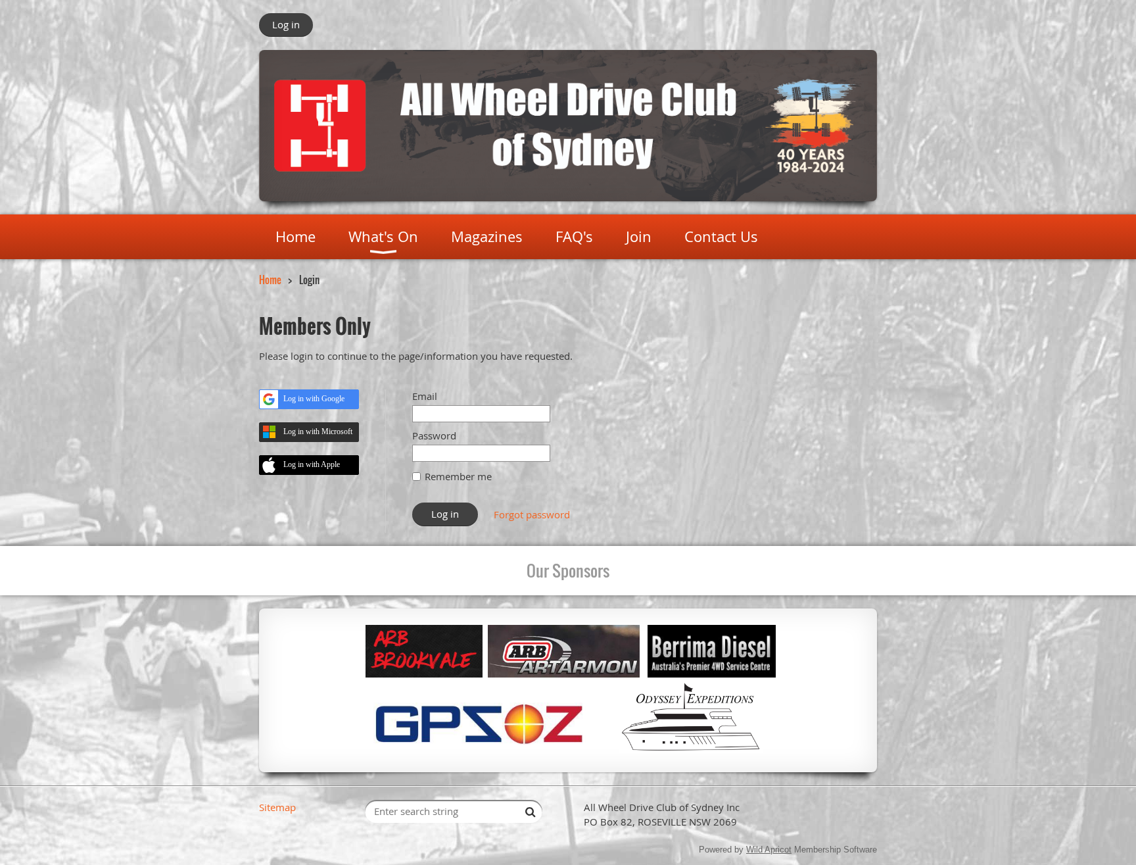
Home (270, 279)
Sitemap (277, 807)
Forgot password (532, 514)
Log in (286, 24)
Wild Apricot (769, 849)
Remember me (458, 476)
